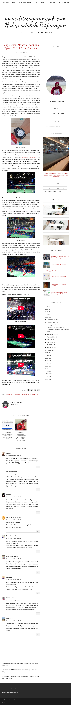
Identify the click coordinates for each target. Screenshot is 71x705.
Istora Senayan (33, 394)
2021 (46, 353)
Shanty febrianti (11, 471)
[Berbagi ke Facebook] (28, 390)
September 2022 (52, 334)
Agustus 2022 (51, 337)
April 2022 (50, 345)
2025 (46, 309)
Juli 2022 (49, 339)
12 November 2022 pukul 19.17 (13, 474)
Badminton (9, 394)
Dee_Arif (9, 577)
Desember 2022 (52, 319)
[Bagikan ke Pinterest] (35, 390)
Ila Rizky (8, 453)
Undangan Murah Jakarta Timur (58, 265)
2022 (46, 317)
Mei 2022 (50, 342)
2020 (46, 355)
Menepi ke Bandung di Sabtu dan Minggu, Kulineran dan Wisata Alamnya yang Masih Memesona (56, 175)
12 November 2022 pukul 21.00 (13, 496)
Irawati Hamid (10, 597)
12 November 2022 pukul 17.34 (13, 455)
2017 (46, 363)
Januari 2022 (51, 350)
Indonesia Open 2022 (20, 394)
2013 (46, 374)
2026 (46, 306)
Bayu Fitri (9, 618)
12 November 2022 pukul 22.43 (13, 538)
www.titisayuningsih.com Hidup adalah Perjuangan (35, 21)
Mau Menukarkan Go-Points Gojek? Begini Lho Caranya (59, 293)
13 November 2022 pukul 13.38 (13, 558)
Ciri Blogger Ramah (50, 271)
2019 (46, 358)
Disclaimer (4, 702)
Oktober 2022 (51, 322)
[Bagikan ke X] (31, 390)
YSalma (8, 494)
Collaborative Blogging (50, 191)
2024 (46, 311)
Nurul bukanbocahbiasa (13, 517)
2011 (46, 379)
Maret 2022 (50, 347)
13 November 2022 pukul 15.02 (13, 579)
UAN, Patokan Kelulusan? (58, 276)
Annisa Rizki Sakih (12, 556)
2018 (59, 191)
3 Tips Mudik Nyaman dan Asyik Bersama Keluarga (60, 257)
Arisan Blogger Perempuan (59, 188)
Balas (38, 467)
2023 (46, 314)
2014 (46, 371)
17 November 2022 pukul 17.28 (13, 620)
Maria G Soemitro (12, 536)
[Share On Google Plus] (38, 390)
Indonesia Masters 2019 (29, 157)
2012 (46, 376)
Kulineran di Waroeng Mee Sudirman (58, 284)
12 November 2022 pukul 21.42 (13, 519)
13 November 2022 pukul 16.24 (13, 600)
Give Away (47, 188)
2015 (46, 368)
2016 (46, 366)
